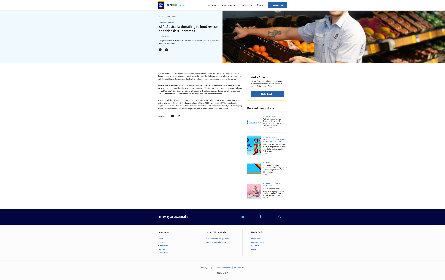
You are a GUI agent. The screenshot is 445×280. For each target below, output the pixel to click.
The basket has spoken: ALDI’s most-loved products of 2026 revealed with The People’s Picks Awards (274, 147)
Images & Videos (257, 242)
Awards (274, 116)
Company (171, 22)
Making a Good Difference (216, 242)
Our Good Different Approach (217, 239)
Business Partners (270, 139)
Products (278, 141)
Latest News (212, 5)
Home (161, 16)
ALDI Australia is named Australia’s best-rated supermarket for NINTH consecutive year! (272, 122)
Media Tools (246, 5)
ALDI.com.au (239, 268)
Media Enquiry (278, 5)
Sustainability (163, 253)
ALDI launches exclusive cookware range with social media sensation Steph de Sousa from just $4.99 (273, 192)
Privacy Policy (206, 268)
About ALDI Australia (229, 5)
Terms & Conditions (223, 268)
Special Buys (267, 186)
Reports (254, 249)
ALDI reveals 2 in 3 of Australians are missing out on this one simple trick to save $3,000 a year (275, 168)
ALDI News (162, 22)
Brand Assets (256, 239)
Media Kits (255, 246)
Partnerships (268, 141)
